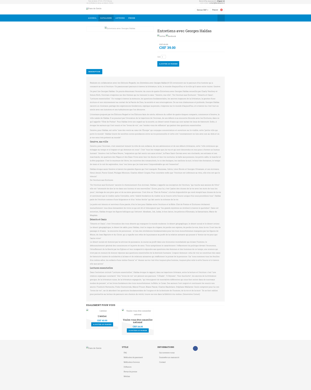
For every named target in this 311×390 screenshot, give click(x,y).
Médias (127, 376)
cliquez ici (221, 1)
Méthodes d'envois (132, 362)
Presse (131, 18)
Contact (162, 362)
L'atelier (102, 316)
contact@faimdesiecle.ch (217, 3)
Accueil (92, 18)
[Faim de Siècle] (93, 8)
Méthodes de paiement (133, 357)
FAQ (125, 352)
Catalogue (106, 18)
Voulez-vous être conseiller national (138, 321)
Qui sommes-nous (167, 352)
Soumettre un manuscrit (169, 357)
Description (94, 71)
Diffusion (128, 367)
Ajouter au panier (168, 64)
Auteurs (120, 18)
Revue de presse (130, 371)
